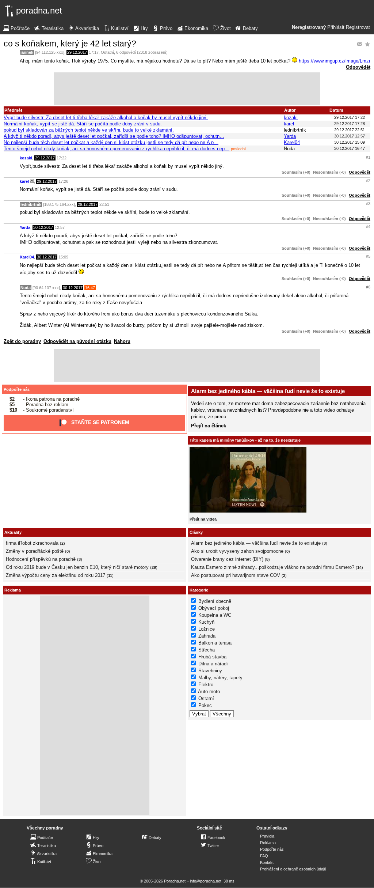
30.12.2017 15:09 (349, 142)
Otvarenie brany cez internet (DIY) (227, 559)
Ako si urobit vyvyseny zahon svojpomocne (237, 551)
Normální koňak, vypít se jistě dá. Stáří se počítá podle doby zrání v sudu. (83, 123)
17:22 (61, 158)
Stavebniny (210, 670)
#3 (368, 203)
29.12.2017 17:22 (349, 117)
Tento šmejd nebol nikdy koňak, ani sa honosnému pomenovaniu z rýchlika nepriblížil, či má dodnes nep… (116, 148)
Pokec (205, 705)
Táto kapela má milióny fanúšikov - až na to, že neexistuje (245, 440)
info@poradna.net (205, 881)
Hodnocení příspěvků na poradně (41, 559)
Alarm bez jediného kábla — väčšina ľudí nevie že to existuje (268, 391)
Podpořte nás (17, 389)
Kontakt (267, 862)
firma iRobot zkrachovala (32, 543)
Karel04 (292, 142)
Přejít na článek (208, 425)
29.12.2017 (77, 52)
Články (196, 532)
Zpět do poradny (22, 341)
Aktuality (13, 532)
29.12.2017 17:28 (349, 123)
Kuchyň (206, 622)
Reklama (268, 842)
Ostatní (107, 52)
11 (110, 575)
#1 (368, 157)
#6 (368, 287)
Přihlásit (335, 27)
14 (359, 567)
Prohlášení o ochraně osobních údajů (293, 869)
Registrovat (358, 27)
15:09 (63, 257)
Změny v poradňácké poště (35, 551)
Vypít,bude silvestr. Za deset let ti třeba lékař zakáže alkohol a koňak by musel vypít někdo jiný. (106, 117)
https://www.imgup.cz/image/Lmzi (334, 61)
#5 (368, 256)
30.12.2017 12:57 (349, 136)
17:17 (94, 52)
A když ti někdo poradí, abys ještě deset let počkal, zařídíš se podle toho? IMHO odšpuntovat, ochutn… (114, 136)
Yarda (290, 136)
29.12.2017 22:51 (349, 130)
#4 (368, 226)
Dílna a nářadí (213, 663)
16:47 (90, 288)
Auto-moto (209, 691)
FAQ (264, 856)
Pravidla (267, 836)
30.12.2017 (43, 227)
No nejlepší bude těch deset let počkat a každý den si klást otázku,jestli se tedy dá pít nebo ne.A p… (111, 142)
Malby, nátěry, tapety (220, 677)
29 (154, 567)
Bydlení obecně (214, 601)
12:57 (60, 227)
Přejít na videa (203, 519)
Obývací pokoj (213, 608)
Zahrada (206, 636)
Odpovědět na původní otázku (77, 341)
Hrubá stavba (212, 657)
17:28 (63, 181)
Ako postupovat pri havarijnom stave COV (235, 575)
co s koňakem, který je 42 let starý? (70, 43)
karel (289, 123)
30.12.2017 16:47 (349, 148)
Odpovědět (358, 67)
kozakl (291, 117)
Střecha (206, 650)
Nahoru (122, 341)
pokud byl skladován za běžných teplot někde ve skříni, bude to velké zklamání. (89, 130)
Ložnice (206, 629)
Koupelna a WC (214, 615)
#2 (368, 180)
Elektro (205, 684)
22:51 (104, 204)
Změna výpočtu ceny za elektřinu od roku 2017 (55, 575)
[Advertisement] (187, 88)
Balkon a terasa (215, 643)
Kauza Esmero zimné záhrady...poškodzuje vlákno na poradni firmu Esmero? (272, 567)
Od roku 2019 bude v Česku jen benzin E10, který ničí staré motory (77, 567)
